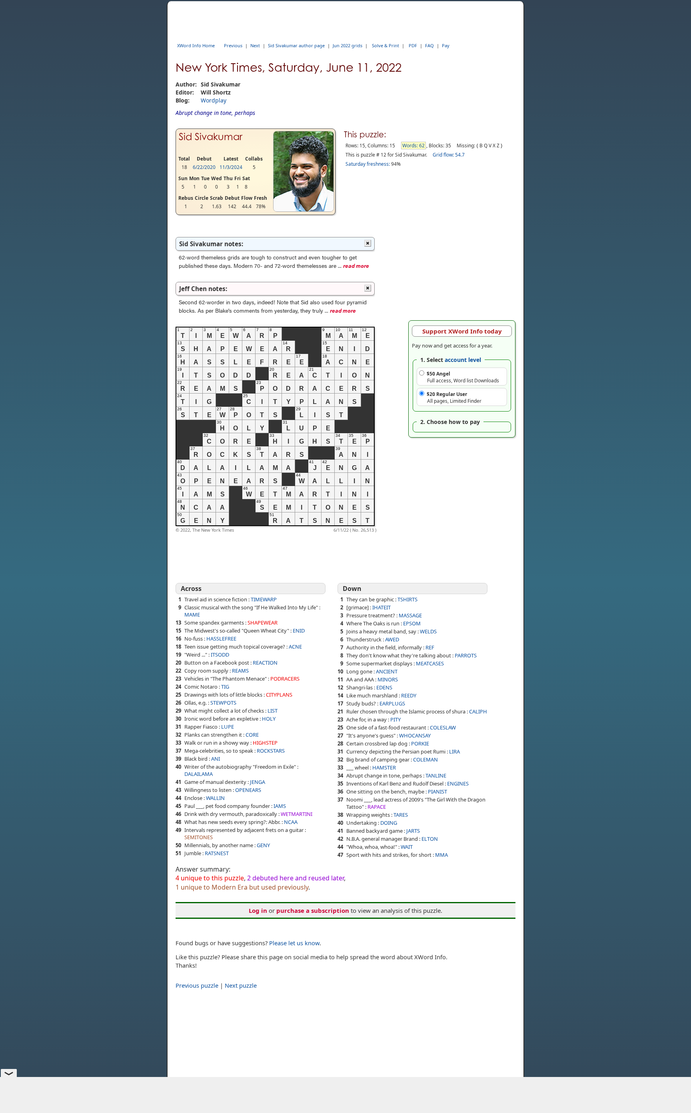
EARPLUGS (392, 703)
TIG (225, 686)
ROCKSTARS (271, 750)
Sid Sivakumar (210, 137)
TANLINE (435, 775)
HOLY (269, 718)
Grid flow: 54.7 (449, 154)
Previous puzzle (197, 985)
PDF (413, 45)
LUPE (227, 726)
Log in (258, 910)
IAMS (280, 806)
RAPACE (376, 806)
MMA (441, 854)
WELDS (428, 631)
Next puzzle (241, 985)
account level (463, 360)
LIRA (454, 751)
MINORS (387, 679)
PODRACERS (285, 678)
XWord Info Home (196, 45)
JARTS (413, 830)
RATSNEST (217, 853)
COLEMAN (425, 759)
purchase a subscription (312, 910)
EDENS (384, 687)
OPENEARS (248, 790)
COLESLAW (443, 727)
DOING (388, 822)
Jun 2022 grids (347, 45)
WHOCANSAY (415, 735)
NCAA (291, 822)
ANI (215, 758)
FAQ (429, 45)
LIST (273, 710)
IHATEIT (381, 607)
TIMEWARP (264, 599)
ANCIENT (386, 671)
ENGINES (458, 783)
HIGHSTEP (265, 742)
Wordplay (213, 100)
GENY (263, 845)
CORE (252, 734)
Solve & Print (385, 45)
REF (429, 647)
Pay (445, 45)
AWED (392, 639)
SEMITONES (198, 837)
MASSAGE (410, 615)
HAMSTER (384, 767)
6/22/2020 (204, 167)
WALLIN (215, 798)
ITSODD (220, 654)
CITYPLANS (279, 694)
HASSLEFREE (221, 638)
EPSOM (412, 623)
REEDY (408, 695)
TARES (400, 814)
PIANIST (437, 791)
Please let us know (294, 943)
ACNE (295, 646)
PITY (395, 719)
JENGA (257, 782)
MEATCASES (430, 663)
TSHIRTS (407, 599)
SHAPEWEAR (263, 622)
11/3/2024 (231, 167)
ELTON (429, 838)
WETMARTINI (296, 814)
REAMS (240, 670)
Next (255, 45)
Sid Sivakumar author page (296, 45)
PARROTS (466, 655)
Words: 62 (413, 145)
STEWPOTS (223, 702)
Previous (233, 45)
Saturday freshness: (368, 164)
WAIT (407, 846)
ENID (299, 630)
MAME (192, 614)
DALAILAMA (198, 773)
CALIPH (478, 711)
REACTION (265, 662)
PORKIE (420, 743)
